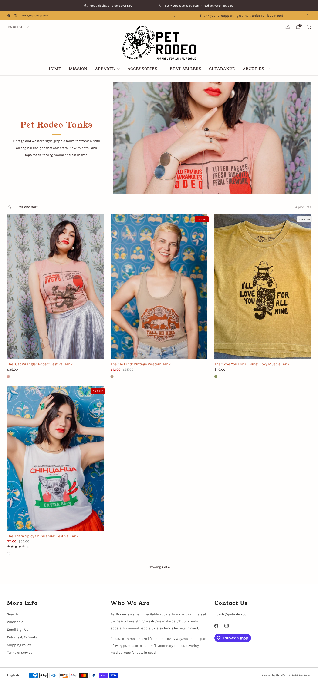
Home (55, 68)
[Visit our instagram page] (15, 16)
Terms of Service (19, 653)
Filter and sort (26, 207)
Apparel (105, 68)
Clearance (222, 68)
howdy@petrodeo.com (34, 15)
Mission (78, 68)
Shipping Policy (19, 645)
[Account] (287, 26)
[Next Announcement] (308, 16)
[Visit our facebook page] (9, 16)
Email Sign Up (18, 630)
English (16, 27)
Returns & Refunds (22, 637)
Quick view (55, 350)
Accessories (142, 68)
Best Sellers (185, 68)
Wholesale (15, 622)
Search (12, 614)
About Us (253, 68)
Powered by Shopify (273, 675)
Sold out (263, 350)
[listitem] (108, 5)
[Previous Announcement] (174, 16)
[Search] (308, 26)
